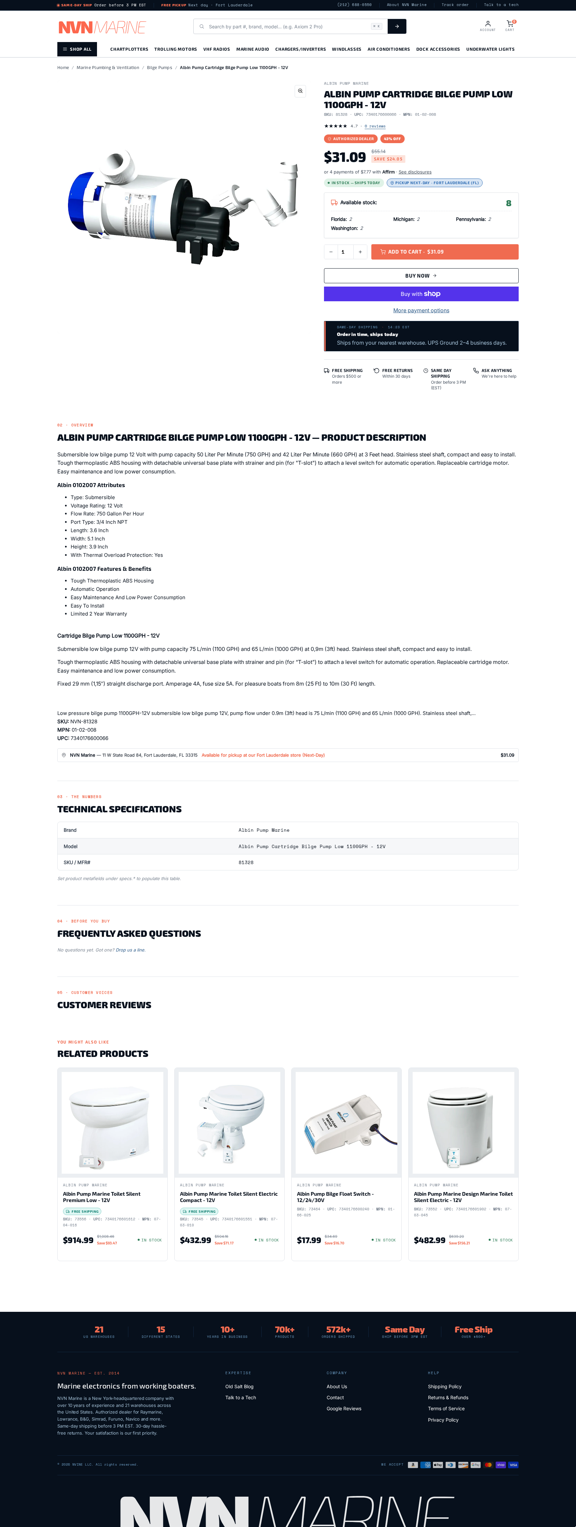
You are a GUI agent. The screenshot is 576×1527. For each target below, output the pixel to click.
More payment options (421, 310)
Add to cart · (416, 252)
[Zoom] (300, 91)
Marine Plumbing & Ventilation (108, 67)
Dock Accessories (438, 48)
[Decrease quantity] (331, 252)
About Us (337, 1386)
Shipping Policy (445, 1386)
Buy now (417, 276)
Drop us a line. (131, 949)
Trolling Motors (175, 48)
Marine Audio (252, 48)
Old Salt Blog (239, 1386)
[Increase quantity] (360, 252)
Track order (455, 4)
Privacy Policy (443, 1420)
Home (63, 67)
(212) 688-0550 (354, 4)
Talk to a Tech (240, 1397)
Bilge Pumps (159, 67)
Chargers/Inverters (300, 48)
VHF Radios (216, 48)
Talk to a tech (501, 4)
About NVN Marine (407, 4)
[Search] (397, 26)
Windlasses (347, 48)
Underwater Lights (490, 48)
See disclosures (415, 171)
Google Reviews (344, 1408)
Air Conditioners (389, 48)
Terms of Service (446, 1408)
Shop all (81, 48)
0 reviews (375, 126)
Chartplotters (129, 48)
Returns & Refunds (448, 1397)
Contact (335, 1397)
